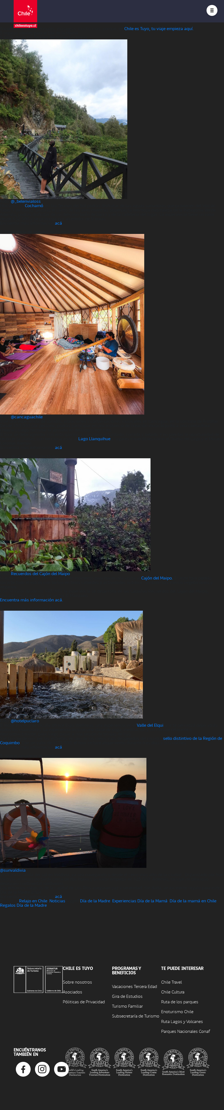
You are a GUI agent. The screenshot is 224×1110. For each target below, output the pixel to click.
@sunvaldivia (13, 870)
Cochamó (34, 205)
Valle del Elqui (150, 725)
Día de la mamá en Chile (193, 900)
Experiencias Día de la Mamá (139, 900)
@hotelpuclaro (25, 720)
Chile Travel (171, 982)
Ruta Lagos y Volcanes (182, 1021)
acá (58, 223)
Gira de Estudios (127, 996)
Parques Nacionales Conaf (185, 1031)
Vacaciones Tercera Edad (134, 986)
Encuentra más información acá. (31, 599)
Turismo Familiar (127, 1006)
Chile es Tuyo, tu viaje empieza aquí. (159, 28)
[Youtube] (61, 1068)
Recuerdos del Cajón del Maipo (40, 573)
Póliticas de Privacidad (84, 1001)
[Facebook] (23, 1068)
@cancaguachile (27, 416)
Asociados (72, 992)
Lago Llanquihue (94, 438)
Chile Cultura (172, 992)
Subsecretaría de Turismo (135, 1016)
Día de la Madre (95, 900)
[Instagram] (42, 1068)
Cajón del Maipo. (157, 578)
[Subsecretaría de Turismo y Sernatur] (38, 979)
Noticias (57, 900)
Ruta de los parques (179, 1001)
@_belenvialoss (26, 201)
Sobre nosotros (77, 982)
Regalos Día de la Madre (23, 905)
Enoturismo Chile (177, 1011)
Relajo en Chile (33, 900)
